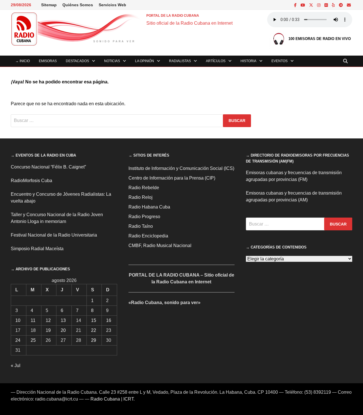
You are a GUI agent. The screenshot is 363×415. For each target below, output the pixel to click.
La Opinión (144, 61)
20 (63, 330)
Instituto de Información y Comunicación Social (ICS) (181, 168)
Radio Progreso (144, 216)
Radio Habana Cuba (149, 207)
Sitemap (49, 5)
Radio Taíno (140, 226)
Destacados (77, 61)
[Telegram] (341, 5)
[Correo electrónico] (348, 5)
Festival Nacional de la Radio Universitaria (54, 235)
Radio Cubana (105, 399)
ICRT (128, 399)
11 (33, 320)
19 (48, 330)
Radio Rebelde (143, 187)
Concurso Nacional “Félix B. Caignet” (48, 167)
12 (48, 320)
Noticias (112, 61)
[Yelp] (333, 5)
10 (17, 320)
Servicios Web (112, 5)
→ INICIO (22, 61)
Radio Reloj (140, 197)
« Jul (15, 365)
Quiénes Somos (77, 5)
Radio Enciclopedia (148, 235)
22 (93, 330)
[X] (312, 5)
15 (93, 320)
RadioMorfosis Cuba (31, 180)
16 (108, 320)
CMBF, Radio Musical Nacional (159, 245)
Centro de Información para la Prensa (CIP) (171, 178)
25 (33, 340)
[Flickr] (326, 5)
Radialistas (180, 61)
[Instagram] (319, 5)
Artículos (215, 61)
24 (17, 340)
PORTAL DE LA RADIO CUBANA (172, 16)
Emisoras (48, 61)
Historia (248, 61)
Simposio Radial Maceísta (37, 248)
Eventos (279, 61)
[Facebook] (296, 5)
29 (93, 340)
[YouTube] (303, 5)
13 (63, 320)
